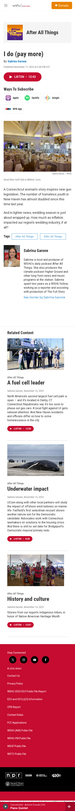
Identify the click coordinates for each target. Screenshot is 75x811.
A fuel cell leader (26, 382)
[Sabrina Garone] (12, 256)
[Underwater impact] (35, 460)
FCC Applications (17, 722)
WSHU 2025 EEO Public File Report (26, 691)
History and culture (28, 599)
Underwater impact (27, 489)
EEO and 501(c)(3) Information (24, 699)
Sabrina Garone (17, 61)
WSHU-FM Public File (19, 738)
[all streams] (70, 806)
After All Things (42, 32)
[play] (5, 806)
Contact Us (13, 675)
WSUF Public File (16, 746)
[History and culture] (35, 570)
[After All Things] (15, 32)
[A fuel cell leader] (35, 354)
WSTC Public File (16, 754)
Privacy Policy (15, 683)
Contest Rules (15, 715)
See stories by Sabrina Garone (44, 297)
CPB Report (14, 707)
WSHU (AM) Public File (20, 730)
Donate (63, 5)
